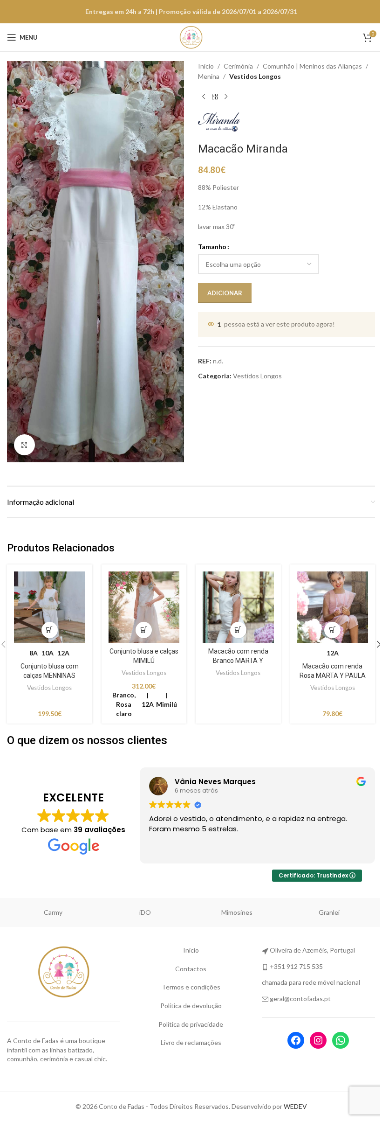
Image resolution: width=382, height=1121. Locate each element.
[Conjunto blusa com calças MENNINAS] (49, 607)
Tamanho (212, 247)
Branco (145, 912)
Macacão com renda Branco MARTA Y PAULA (238, 660)
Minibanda (329, 912)
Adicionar (224, 293)
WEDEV (295, 1106)
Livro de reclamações (191, 1042)
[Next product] (226, 97)
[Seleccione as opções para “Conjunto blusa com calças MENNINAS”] (49, 630)
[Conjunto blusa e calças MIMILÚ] (144, 607)
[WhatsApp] (340, 1040)
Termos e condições (191, 987)
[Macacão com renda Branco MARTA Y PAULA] (238, 607)
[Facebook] (295, 1040)
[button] (144, 630)
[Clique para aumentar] (24, 444)
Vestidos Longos (255, 76)
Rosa (53, 912)
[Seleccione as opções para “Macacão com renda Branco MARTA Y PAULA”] (238, 630)
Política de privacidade (190, 1024)
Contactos (190, 969)
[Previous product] (203, 97)
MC (237, 912)
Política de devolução (191, 1006)
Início (206, 66)
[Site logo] (191, 37)
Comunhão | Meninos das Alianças (312, 66)
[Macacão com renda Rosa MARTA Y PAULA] (332, 607)
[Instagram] (318, 1040)
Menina (208, 76)
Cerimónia (238, 66)
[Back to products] (214, 97)
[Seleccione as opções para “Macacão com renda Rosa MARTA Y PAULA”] (332, 630)
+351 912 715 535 (296, 966)
